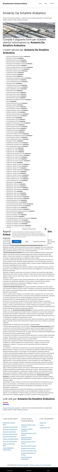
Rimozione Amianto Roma (10, 434)
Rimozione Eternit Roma (9, 436)
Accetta (16, 241)
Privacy (42, 425)
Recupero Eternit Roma (9, 432)
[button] (45, 229)
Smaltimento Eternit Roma (10, 427)
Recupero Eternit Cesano (28, 448)
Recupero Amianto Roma (10, 429)
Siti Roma (31, 465)
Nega (26, 241)
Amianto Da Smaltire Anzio (28, 450)
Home (40, 3)
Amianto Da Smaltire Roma (10, 439)
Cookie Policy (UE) (45, 427)
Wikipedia (6, 404)
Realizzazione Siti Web (22, 465)
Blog (46, 3)
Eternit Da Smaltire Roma (10, 441)
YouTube (5, 402)
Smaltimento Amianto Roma (15, 3)
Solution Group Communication (43, 465)
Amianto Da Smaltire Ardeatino (11, 408)
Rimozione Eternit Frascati (28, 446)
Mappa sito (43, 422)
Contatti (52, 3)
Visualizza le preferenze (39, 241)
